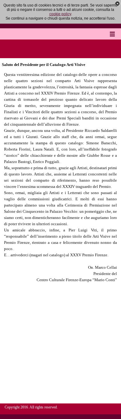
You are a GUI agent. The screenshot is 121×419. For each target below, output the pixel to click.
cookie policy (60, 14)
